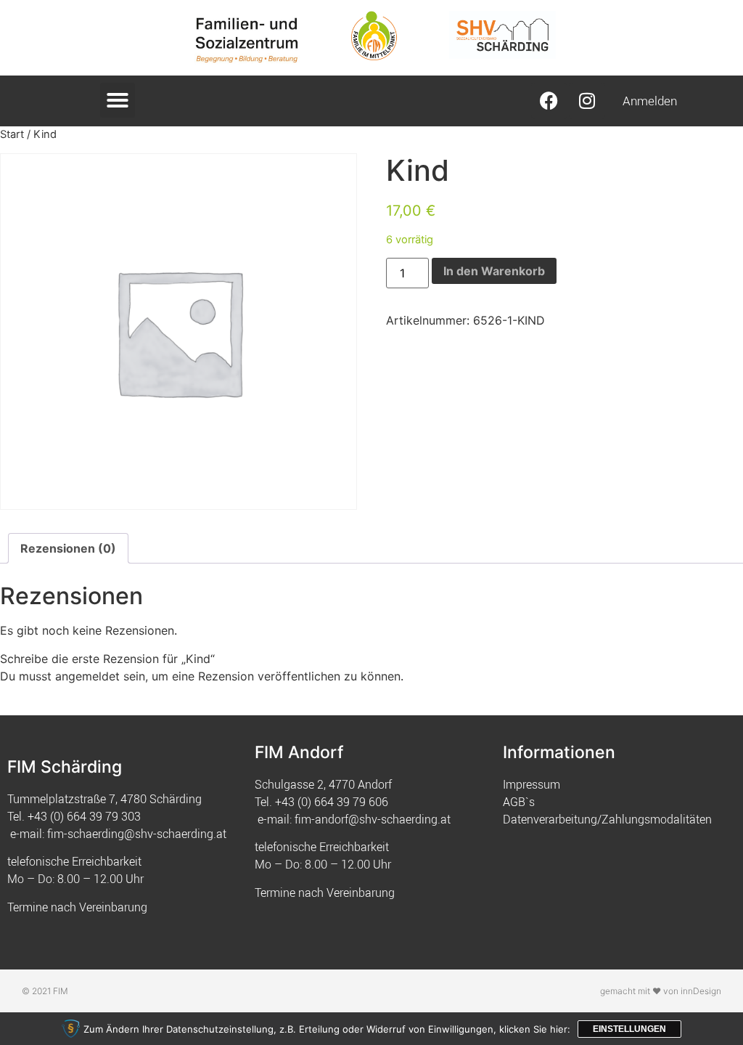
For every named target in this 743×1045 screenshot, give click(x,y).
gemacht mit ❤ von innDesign (660, 990)
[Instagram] (587, 101)
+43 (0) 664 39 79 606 (331, 802)
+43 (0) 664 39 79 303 (84, 816)
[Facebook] (549, 101)
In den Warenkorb (494, 271)
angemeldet (87, 676)
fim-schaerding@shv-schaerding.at (136, 834)
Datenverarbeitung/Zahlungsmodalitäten (607, 819)
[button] (117, 100)
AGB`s (519, 802)
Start (12, 134)
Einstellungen (629, 1029)
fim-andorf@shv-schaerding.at (373, 819)
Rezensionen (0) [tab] (68, 548)
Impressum (531, 784)
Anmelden (650, 100)
